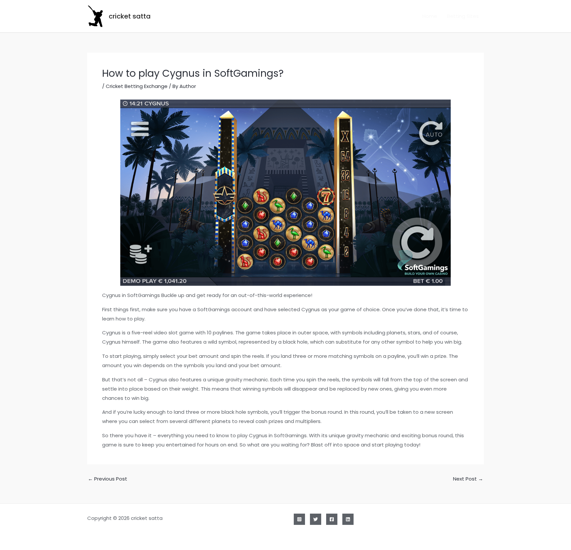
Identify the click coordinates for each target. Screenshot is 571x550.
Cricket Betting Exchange (137, 86)
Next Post (468, 478)
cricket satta (130, 16)
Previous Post (107, 478)
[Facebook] (331, 519)
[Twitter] (315, 519)
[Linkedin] (348, 519)
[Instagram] (299, 519)
